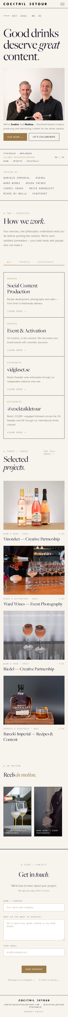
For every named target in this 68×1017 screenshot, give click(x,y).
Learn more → (16, 311)
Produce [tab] (24, 262)
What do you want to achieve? (22, 917)
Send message (34, 969)
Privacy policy (33, 1011)
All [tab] (9, 262)
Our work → (15, 137)
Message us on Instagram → (21, 980)
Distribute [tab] (46, 262)
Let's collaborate (44, 137)
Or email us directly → (49, 980)
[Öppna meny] (62, 4)
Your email (10, 946)
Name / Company (12, 901)
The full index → (49, 452)
